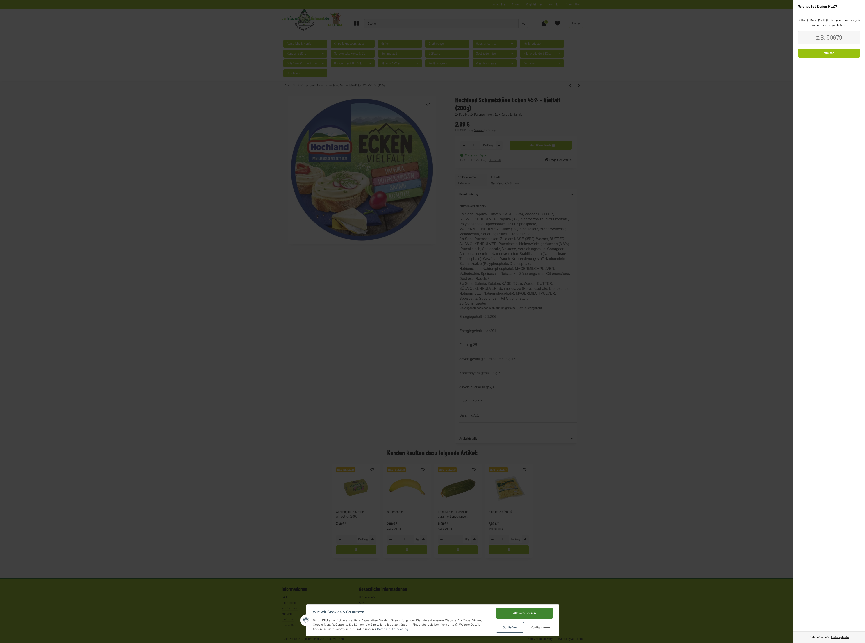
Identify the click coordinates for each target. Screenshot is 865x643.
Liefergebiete (840, 637)
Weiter (829, 53)
